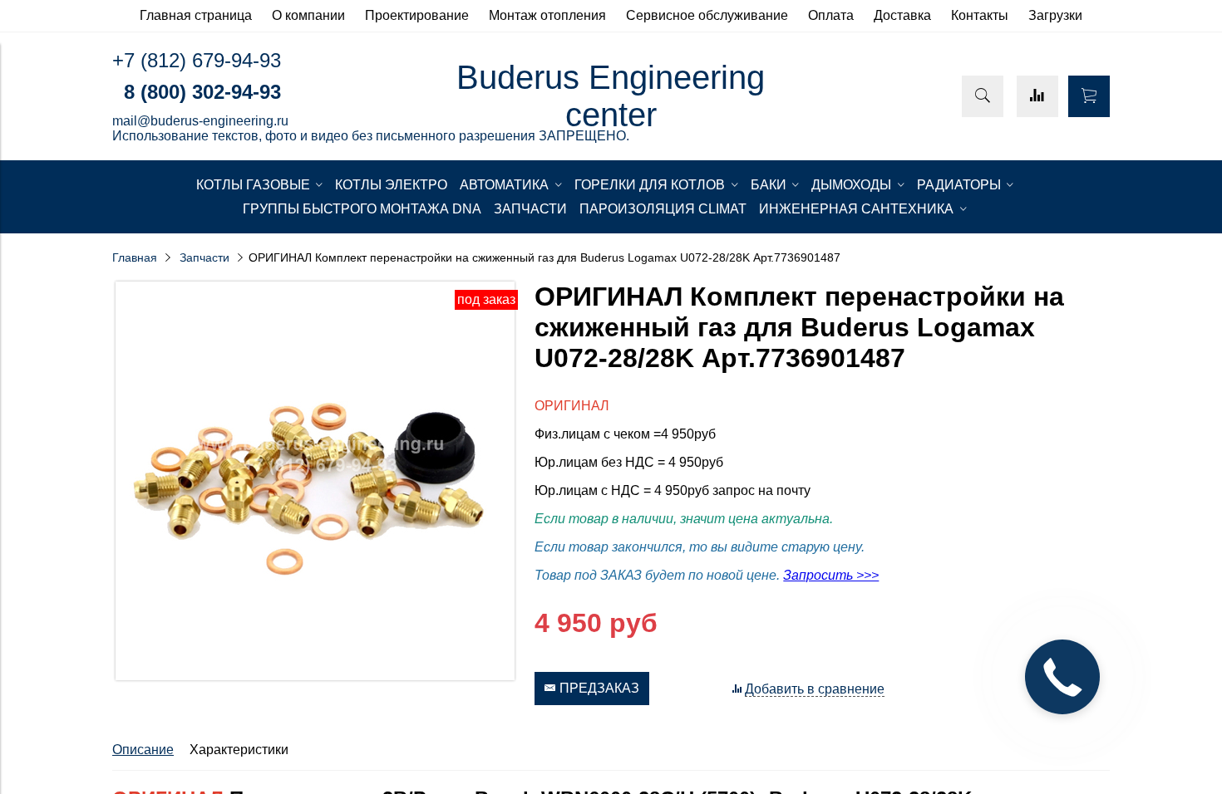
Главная (134, 257)
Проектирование (417, 15)
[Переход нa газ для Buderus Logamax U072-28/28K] (315, 676)
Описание (143, 750)
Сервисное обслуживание (707, 15)
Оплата (831, 15)
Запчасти (204, 257)
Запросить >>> (831, 575)
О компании (308, 15)
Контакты (979, 15)
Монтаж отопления (547, 15)
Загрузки (1055, 15)
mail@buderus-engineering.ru (200, 121)
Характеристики (239, 750)
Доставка (902, 15)
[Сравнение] (1037, 96)
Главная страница (196, 15)
